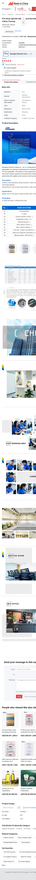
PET (21, 815)
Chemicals (10, 14)
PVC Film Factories (9, 852)
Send (19, 696)
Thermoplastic (25, 842)
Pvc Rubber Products (10, 857)
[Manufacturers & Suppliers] (18, 3)
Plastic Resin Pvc (9, 861)
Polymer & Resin (9, 837)
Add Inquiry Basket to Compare (14, 75)
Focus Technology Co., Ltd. (25, 872)
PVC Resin (5, 812)
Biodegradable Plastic (10, 842)
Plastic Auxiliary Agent (25, 837)
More (4, 865)
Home (3, 14)
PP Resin (23, 812)
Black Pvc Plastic (26, 857)
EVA (21, 819)
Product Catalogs (30, 807)
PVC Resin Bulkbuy (24, 861)
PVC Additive (6, 819)
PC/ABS (4, 815)
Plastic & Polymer (20, 14)
